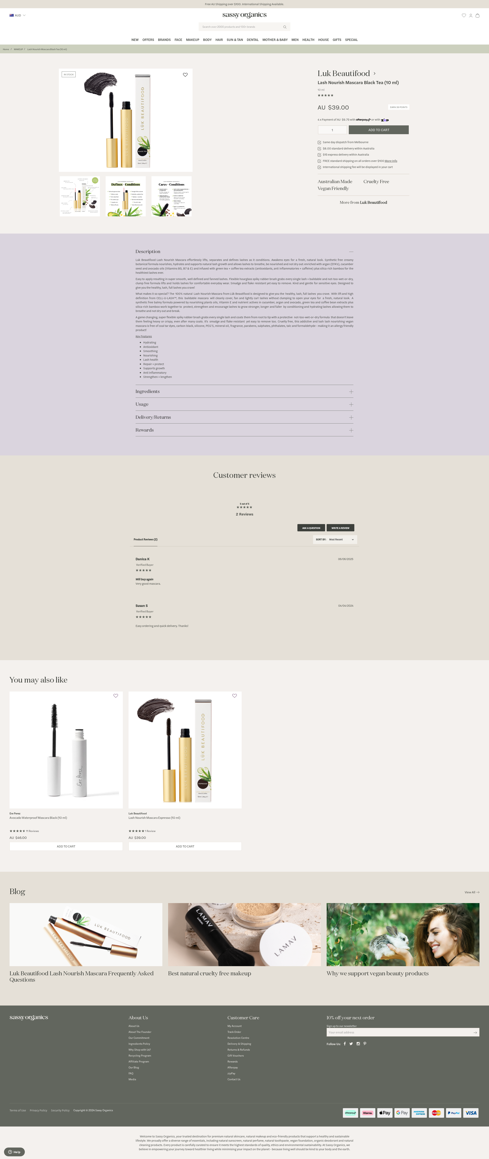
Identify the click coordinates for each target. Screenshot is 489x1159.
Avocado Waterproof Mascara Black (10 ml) (38, 817)
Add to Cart (378, 129)
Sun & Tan (235, 39)
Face (178, 39)
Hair (219, 39)
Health (308, 39)
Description (148, 251)
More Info (391, 161)
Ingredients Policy (139, 1043)
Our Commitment (139, 1038)
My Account (234, 1026)
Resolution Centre (238, 1038)
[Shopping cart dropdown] (477, 15)
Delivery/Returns (153, 417)
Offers (148, 39)
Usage (142, 404)
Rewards (145, 430)
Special (351, 39)
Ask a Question (311, 528)
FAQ (131, 1073)
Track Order (234, 1032)
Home (6, 49)
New (135, 39)
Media (132, 1079)
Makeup (192, 39)
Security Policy (60, 1110)
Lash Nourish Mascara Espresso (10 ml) (154, 817)
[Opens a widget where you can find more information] (14, 1152)
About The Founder (140, 1032)
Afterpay (232, 1067)
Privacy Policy (38, 1110)
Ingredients (148, 391)
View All (470, 892)
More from (363, 202)
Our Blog (134, 1067)
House (323, 39)
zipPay (231, 1073)
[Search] (284, 26)
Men (295, 39)
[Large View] (80, 196)
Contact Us (233, 1079)
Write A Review (340, 528)
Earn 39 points (398, 107)
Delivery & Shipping (239, 1043)
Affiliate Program (139, 1061)
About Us (134, 1026)
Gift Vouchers (235, 1055)
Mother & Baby (275, 39)
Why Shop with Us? (140, 1049)
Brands (164, 39)
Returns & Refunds (238, 1049)
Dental (253, 39)
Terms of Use (18, 1110)
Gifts (337, 39)
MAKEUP (18, 49)
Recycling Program (140, 1055)
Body (207, 39)
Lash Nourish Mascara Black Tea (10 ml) (47, 49)
